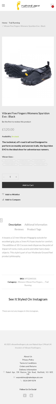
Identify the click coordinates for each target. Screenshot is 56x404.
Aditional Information (36, 224)
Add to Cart (28, 185)
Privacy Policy (28, 360)
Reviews (19, 229)
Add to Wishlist (12, 194)
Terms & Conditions (28, 363)
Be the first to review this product (16, 122)
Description (15, 224)
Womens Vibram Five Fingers (30, 282)
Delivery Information (28, 369)
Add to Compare (12, 199)
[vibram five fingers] (28, 5)
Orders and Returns (28, 366)
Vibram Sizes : (8, 157)
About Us (28, 356)
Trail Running (14, 23)
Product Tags (34, 229)
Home (4, 23)
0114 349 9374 (29, 380)
